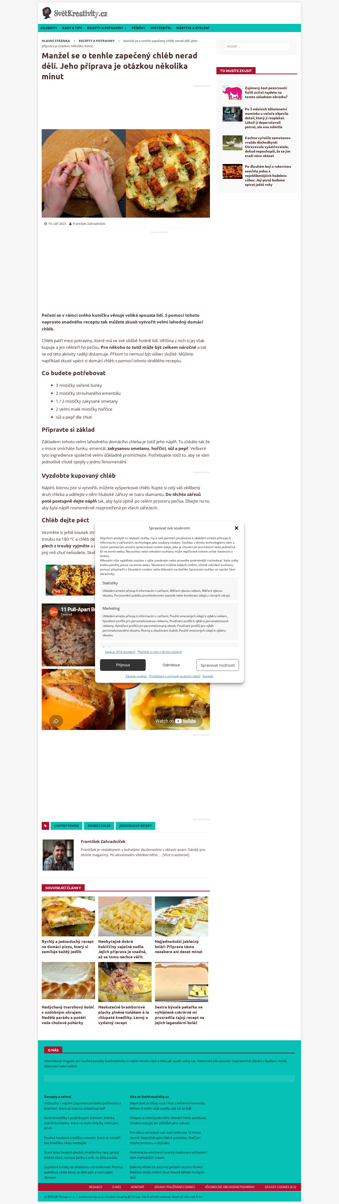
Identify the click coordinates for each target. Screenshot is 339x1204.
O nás (116, 1187)
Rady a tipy (72, 28)
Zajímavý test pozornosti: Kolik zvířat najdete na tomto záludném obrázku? (266, 92)
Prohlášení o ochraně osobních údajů (174, 676)
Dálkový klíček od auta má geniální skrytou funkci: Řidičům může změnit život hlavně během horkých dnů (167, 1172)
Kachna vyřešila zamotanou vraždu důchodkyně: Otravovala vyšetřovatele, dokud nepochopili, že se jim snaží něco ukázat (267, 146)
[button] (236, 527)
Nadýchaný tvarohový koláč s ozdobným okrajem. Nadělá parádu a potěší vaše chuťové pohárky (68, 1014)
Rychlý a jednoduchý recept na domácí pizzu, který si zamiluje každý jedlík (68, 946)
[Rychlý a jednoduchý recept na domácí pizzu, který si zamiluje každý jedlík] (68, 916)
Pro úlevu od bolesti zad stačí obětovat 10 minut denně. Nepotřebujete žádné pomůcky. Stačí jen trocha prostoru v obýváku (165, 1137)
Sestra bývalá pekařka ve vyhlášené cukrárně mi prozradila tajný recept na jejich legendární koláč (179, 1014)
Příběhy (138, 28)
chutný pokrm (66, 826)
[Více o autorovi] (175, 854)
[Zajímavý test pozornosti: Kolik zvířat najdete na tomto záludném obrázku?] (232, 92)
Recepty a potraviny (105, 28)
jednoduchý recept (135, 826)
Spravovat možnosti (218, 665)
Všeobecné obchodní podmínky (230, 1187)
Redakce (95, 1187)
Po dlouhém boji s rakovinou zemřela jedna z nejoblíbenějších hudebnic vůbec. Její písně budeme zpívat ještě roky (268, 175)
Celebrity (48, 28)
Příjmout (123, 665)
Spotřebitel (160, 28)
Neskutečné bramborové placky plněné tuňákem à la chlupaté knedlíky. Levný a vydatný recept (123, 1014)
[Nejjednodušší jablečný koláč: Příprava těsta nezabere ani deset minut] (181, 916)
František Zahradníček (103, 841)
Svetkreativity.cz (117, 1061)
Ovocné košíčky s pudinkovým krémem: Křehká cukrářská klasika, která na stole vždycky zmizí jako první (81, 1123)
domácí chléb (99, 826)
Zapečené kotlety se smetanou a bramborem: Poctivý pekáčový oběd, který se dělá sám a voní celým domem (83, 1172)
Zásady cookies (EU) (280, 1187)
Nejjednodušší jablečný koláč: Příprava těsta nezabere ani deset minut (179, 946)
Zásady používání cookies (174, 1187)
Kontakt (208, 676)
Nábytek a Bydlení (192, 28)
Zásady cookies (136, 676)
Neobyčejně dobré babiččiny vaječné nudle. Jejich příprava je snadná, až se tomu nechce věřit (122, 949)
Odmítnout (171, 665)
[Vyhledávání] (256, 46)
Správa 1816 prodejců (120, 652)
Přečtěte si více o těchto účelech (160, 652)
